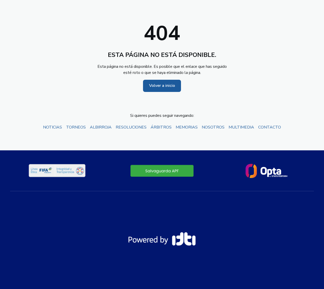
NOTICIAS (52, 127)
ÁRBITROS (161, 127)
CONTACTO (269, 127)
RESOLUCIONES (131, 127)
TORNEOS (76, 127)
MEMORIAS (187, 127)
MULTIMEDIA (241, 127)
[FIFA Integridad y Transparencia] (57, 171)
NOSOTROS (213, 127)
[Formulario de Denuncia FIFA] (162, 171)
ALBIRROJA (101, 127)
